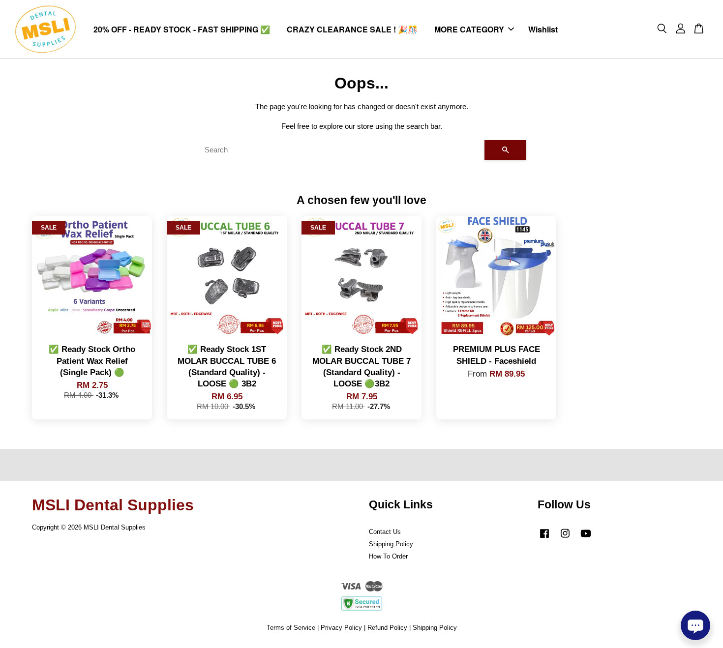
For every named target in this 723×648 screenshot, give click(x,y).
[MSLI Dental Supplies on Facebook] (544, 538)
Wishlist (543, 29)
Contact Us (385, 531)
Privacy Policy (341, 627)
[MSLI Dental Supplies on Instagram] (565, 538)
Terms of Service (291, 627)
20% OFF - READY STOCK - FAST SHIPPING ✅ (181, 29)
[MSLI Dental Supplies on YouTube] (586, 538)
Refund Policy (387, 627)
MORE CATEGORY (469, 29)
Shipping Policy (391, 544)
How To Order (388, 556)
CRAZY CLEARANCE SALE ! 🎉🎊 (352, 29)
